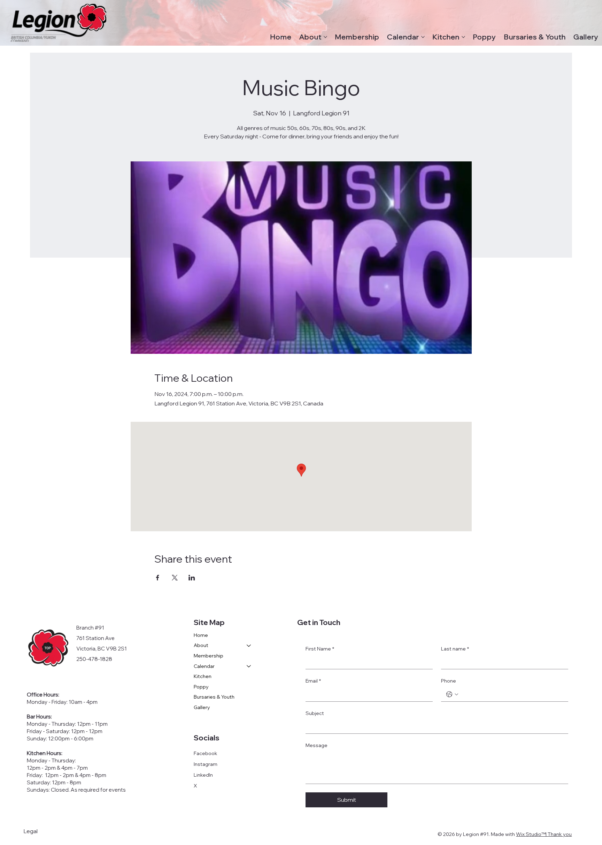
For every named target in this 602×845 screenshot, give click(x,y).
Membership (208, 656)
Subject (315, 713)
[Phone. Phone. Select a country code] (452, 694)
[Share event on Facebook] (157, 577)
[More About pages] (325, 37)
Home (201, 635)
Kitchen (202, 676)
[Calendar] (249, 666)
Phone (448, 681)
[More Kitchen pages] (463, 37)
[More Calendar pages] (423, 37)
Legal (30, 831)
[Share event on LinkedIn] (191, 577)
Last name (455, 649)
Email (313, 681)
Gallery (202, 707)
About (201, 645)
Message (316, 745)
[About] (249, 645)
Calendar (204, 666)
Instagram (205, 764)
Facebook (205, 753)
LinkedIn (203, 775)
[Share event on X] (174, 577)
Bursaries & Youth (214, 697)
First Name (320, 649)
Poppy (201, 687)
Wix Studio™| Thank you (544, 834)
